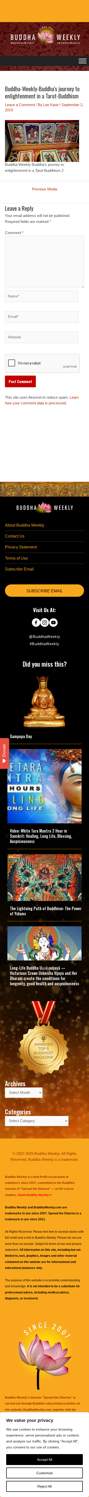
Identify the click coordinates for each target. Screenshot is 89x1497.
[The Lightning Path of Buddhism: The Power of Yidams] (44, 877)
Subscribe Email (19, 569)
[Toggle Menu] (83, 61)
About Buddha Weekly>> (35, 1195)
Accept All (44, 1460)
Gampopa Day (21, 736)
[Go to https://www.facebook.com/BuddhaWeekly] (36, 623)
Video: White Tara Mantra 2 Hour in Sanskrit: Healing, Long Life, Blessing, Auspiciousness (41, 836)
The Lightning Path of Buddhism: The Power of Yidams (46, 911)
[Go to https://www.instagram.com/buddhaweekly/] (44, 623)
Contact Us (14, 536)
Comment (14, 233)
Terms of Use (16, 558)
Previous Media (44, 189)
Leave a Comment (20, 105)
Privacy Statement (21, 547)
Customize (44, 1473)
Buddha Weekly (45, 1237)
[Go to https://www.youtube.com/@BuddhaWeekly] (53, 623)
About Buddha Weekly (24, 525)
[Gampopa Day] (44, 701)
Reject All (44, 1486)
